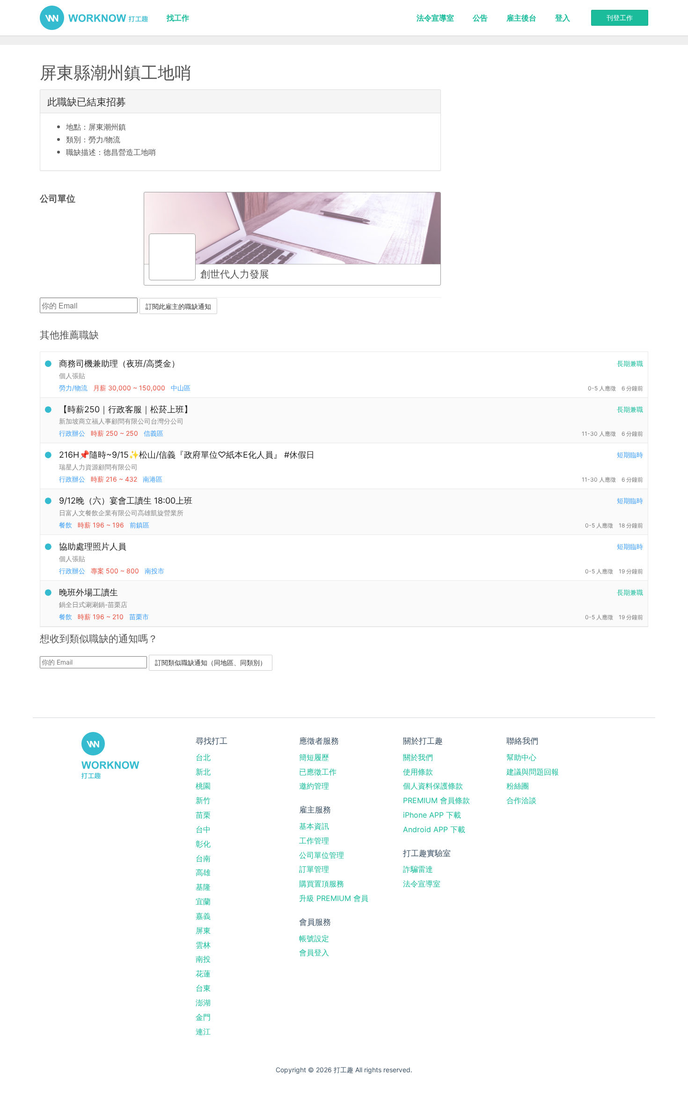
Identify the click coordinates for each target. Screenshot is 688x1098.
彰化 (203, 844)
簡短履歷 (314, 757)
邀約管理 (314, 786)
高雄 (203, 872)
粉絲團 (517, 786)
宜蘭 (203, 901)
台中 (203, 829)
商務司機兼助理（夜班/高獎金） (119, 363)
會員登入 (314, 952)
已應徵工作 (318, 771)
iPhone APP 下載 (432, 815)
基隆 (203, 887)
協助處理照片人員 (92, 546)
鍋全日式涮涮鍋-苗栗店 (93, 604)
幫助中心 (521, 757)
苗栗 (203, 815)
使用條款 (418, 771)
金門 (203, 1017)
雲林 (203, 945)
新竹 (203, 800)
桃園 (203, 786)
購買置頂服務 (321, 883)
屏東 (203, 930)
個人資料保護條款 (433, 786)
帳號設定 (314, 938)
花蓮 (203, 973)
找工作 (178, 17)
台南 (203, 858)
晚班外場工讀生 (88, 592)
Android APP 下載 (434, 829)
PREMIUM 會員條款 (436, 800)
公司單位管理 (321, 855)
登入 (562, 17)
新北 (203, 771)
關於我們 (418, 757)
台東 (203, 988)
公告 (480, 17)
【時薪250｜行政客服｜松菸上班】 (125, 409)
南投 (203, 959)
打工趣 (94, 18)
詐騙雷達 (418, 869)
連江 (203, 1031)
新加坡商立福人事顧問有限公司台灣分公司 (121, 421)
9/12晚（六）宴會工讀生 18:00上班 (125, 500)
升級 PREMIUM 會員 (333, 898)
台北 (203, 757)
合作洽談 (521, 800)
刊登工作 (620, 18)
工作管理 (314, 840)
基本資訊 (314, 826)
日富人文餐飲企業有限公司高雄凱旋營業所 (121, 513)
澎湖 (203, 1002)
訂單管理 (314, 869)
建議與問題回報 (532, 771)
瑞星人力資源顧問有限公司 (98, 467)
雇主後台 (521, 17)
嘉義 (203, 916)
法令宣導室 (435, 17)
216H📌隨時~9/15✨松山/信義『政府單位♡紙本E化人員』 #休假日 (187, 455)
